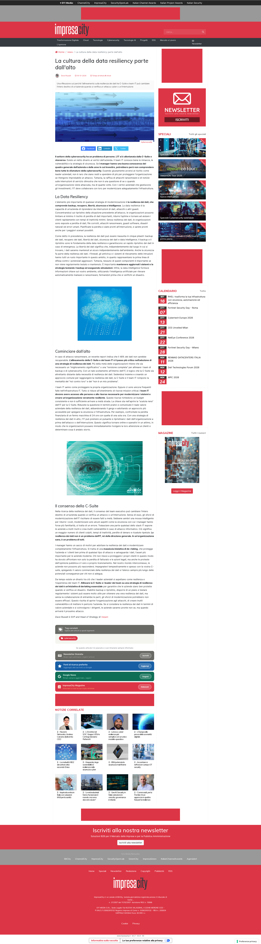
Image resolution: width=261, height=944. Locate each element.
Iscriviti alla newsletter (130, 842)
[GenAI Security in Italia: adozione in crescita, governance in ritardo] (117, 782)
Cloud (85, 40)
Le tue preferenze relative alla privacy (142, 940)
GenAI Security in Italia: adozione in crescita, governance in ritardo (117, 796)
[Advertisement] (130, 815)
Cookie (124, 923)
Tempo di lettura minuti (101, 76)
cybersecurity (70, 638)
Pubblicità (159, 871)
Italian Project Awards (171, 2)
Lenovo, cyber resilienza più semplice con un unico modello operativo (117, 735)
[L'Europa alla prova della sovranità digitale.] (143, 721)
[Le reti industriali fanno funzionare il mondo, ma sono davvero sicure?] (91, 782)
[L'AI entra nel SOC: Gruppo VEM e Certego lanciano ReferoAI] (91, 721)
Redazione (131, 871)
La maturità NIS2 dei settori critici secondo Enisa (65, 764)
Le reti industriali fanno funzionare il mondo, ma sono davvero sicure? (91, 796)
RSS (170, 871)
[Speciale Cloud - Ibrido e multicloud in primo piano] (182, 232)
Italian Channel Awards (144, 2)
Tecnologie (98, 40)
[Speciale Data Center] (182, 147)
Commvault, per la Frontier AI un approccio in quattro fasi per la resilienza (143, 796)
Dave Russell (66, 76)
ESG (154, 40)
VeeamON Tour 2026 (171, 175)
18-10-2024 (81, 76)
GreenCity (134, 858)
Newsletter (197, 43)
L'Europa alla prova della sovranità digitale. (143, 734)
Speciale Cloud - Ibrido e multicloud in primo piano (179, 237)
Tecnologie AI (130, 40)
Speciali (102, 871)
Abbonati (145, 687)
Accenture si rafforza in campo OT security (143, 764)
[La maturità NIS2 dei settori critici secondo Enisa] (66, 751)
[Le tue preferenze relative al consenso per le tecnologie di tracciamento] (247, 941)
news (70, 52)
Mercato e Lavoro (168, 40)
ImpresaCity (100, 2)
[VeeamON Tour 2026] (182, 168)
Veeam (104, 617)
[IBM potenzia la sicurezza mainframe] (117, 751)
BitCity (67, 858)
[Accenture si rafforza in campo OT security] (143, 751)
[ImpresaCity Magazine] (182, 459)
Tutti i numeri (198, 433)
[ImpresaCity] (72, 29)
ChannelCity (83, 2)
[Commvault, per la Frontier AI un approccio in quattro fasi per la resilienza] (143, 782)
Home (61, 52)
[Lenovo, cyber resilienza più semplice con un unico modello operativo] (117, 721)
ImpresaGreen (149, 858)
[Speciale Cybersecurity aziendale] (182, 211)
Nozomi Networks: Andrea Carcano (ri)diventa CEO (65, 735)
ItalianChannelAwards (171, 858)
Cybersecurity (113, 40)
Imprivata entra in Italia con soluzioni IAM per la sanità (65, 795)
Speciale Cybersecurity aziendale (177, 217)
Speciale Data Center (170, 154)
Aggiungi (145, 666)
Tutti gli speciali (197, 134)
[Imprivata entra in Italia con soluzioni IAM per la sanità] (66, 782)
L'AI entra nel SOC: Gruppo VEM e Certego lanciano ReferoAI (91, 735)
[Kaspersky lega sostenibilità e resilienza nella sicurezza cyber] (91, 751)
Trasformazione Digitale (68, 40)
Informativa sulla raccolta (104, 940)
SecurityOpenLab (119, 2)
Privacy (136, 923)
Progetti (143, 40)
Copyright (145, 871)
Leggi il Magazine (182, 491)
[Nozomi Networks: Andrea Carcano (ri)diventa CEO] (66, 721)
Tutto (203, 291)
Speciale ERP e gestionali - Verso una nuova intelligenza (179, 195)
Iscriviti (145, 655)
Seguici (145, 676)
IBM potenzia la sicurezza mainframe (117, 763)
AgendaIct (192, 858)
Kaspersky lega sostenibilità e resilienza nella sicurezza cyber (90, 766)
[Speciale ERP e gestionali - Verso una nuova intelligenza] (182, 189)
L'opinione (61, 44)
